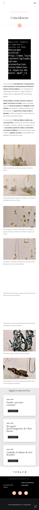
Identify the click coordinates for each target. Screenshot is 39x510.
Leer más (13, 437)
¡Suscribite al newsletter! (19, 478)
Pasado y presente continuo (15, 403)
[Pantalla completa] (29, 78)
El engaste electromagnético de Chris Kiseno (19, 428)
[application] (19, 59)
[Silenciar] (27, 78)
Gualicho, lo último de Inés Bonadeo (19, 453)
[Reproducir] (9, 78)
